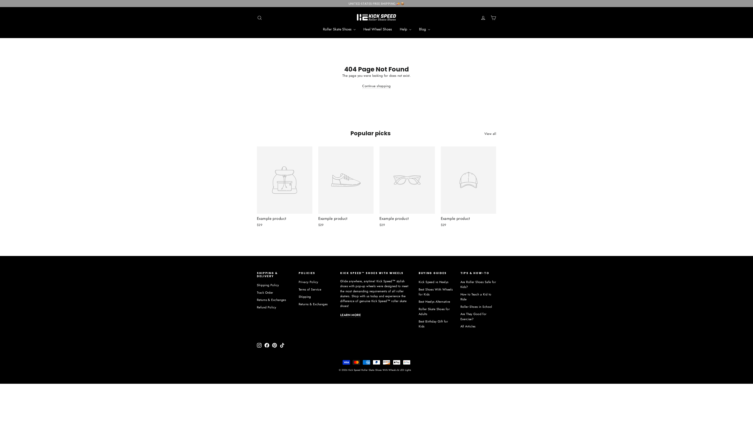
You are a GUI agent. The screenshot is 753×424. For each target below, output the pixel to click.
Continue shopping (376, 86)
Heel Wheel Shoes (377, 29)
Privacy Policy (308, 282)
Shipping (305, 296)
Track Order (265, 292)
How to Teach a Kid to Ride (475, 297)
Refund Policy (266, 307)
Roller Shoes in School (476, 306)
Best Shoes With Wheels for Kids (436, 292)
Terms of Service (310, 289)
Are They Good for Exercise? (473, 316)
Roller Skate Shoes (338, 29)
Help (404, 29)
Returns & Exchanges (271, 300)
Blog (423, 29)
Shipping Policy (268, 285)
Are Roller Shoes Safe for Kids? (478, 284)
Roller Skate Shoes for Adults (434, 311)
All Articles (468, 326)
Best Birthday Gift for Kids (433, 324)
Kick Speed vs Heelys (433, 282)
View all (490, 133)
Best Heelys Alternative (434, 301)
